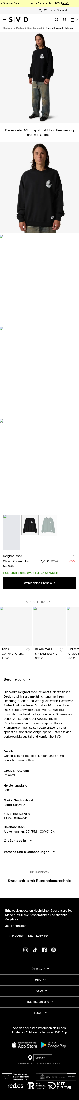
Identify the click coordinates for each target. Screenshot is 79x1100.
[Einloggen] (64, 20)
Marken (20, 28)
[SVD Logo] (18, 19)
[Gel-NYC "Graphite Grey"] (16, 626)
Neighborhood (34, 28)
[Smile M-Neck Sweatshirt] (49, 626)
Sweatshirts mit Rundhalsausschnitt (39, 881)
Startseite (7, 28)
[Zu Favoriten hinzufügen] (73, 556)
